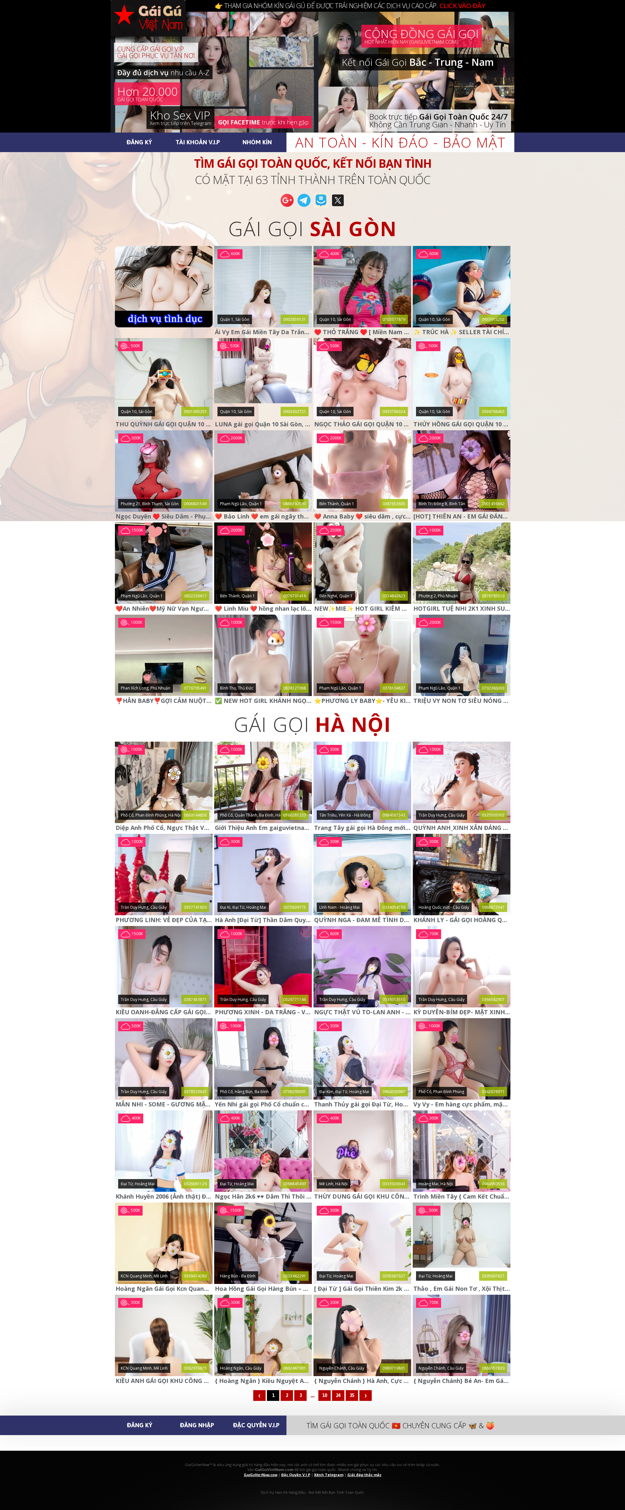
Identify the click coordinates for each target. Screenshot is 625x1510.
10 (324, 1395)
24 (338, 1395)
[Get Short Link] (287, 206)
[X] (338, 206)
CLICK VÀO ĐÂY (462, 5)
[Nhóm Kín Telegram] (321, 206)
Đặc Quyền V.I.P (256, 1425)
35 (352, 1395)
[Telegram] (304, 206)
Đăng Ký (139, 142)
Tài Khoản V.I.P (197, 142)
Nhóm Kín (257, 142)
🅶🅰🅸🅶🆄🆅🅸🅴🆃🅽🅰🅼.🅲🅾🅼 (155, 26)
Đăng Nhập (197, 1425)
